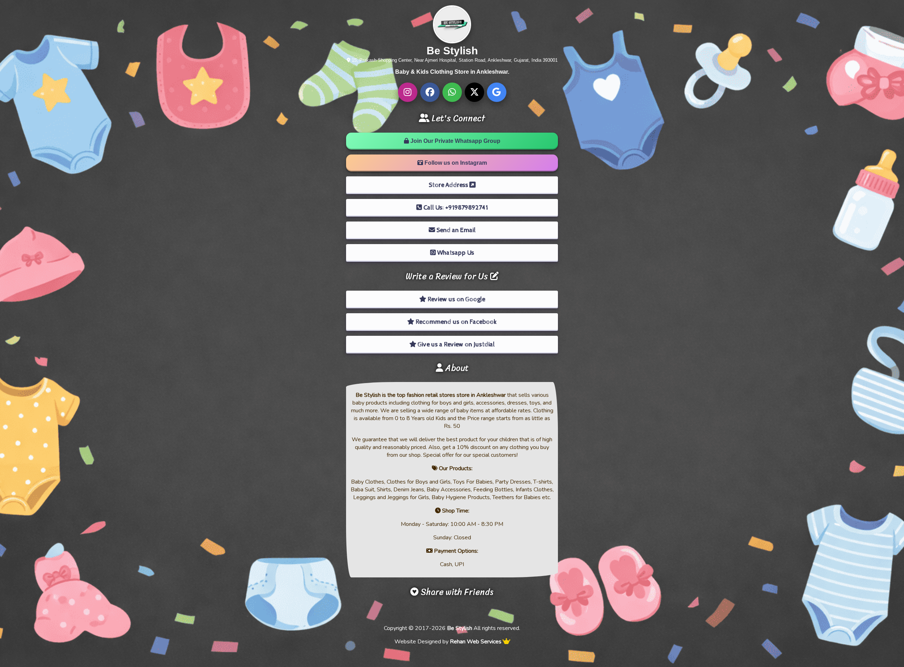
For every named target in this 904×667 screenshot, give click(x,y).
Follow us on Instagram (455, 163)
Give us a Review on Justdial (455, 344)
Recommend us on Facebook (455, 322)
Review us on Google (455, 299)
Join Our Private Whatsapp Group (454, 141)
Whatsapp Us (455, 252)
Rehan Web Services (475, 641)
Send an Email (455, 230)
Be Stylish (459, 628)
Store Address (449, 185)
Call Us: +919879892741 (455, 207)
